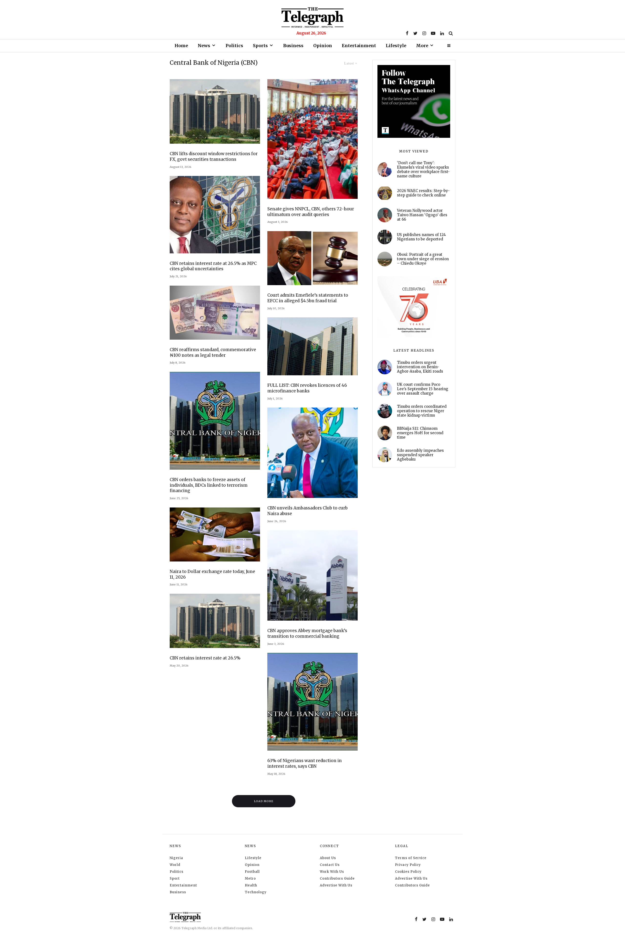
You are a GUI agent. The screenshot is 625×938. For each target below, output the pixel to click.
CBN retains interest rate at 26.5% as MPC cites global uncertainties (213, 266)
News (204, 45)
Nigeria (176, 858)
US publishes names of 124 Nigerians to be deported (421, 237)
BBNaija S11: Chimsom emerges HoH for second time (420, 433)
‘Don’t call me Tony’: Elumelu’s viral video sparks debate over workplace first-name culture (423, 169)
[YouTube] (433, 33)
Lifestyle (396, 45)
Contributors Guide (337, 878)
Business (293, 45)
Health (251, 885)
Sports (260, 45)
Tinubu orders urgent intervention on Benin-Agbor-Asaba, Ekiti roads (420, 367)
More (422, 45)
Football (252, 872)
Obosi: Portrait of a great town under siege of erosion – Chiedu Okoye (423, 259)
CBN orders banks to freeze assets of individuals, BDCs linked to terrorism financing (209, 485)
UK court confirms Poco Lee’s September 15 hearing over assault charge (422, 389)
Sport (175, 878)
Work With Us (332, 872)
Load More (264, 801)
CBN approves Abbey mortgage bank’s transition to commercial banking (307, 633)
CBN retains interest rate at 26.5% (205, 658)
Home (181, 45)
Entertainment (359, 45)
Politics (234, 45)
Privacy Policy (408, 865)
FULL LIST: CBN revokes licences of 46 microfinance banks (307, 388)
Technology (256, 892)
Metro (250, 878)
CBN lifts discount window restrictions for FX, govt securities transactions (214, 156)
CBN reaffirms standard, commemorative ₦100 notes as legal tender (213, 352)
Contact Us (330, 865)
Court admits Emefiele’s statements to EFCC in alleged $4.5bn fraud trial (307, 297)
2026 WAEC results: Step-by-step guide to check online (423, 193)
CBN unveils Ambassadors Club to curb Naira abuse (307, 510)
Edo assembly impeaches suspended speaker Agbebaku (420, 455)
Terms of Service (411, 858)
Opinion (322, 45)
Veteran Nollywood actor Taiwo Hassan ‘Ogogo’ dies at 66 (422, 215)
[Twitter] (415, 33)
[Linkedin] (442, 33)
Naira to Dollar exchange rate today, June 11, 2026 (212, 574)
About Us (328, 858)
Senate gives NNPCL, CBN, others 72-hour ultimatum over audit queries (310, 211)
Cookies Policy (408, 872)
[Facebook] (407, 33)
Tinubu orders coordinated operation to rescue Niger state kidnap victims (422, 411)
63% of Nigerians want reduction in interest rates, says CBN (304, 763)
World (175, 865)
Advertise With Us (336, 885)
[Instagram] (424, 33)
